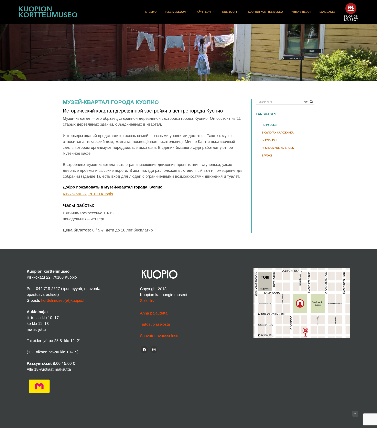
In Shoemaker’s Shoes (278, 147)
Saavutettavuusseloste (159, 336)
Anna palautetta (153, 313)
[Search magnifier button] (311, 101)
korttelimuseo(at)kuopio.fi (63, 300)
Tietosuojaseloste (155, 324)
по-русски (269, 124)
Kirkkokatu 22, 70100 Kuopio (88, 194)
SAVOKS (267, 155)
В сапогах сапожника (278, 132)
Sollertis (147, 300)
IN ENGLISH (269, 140)
